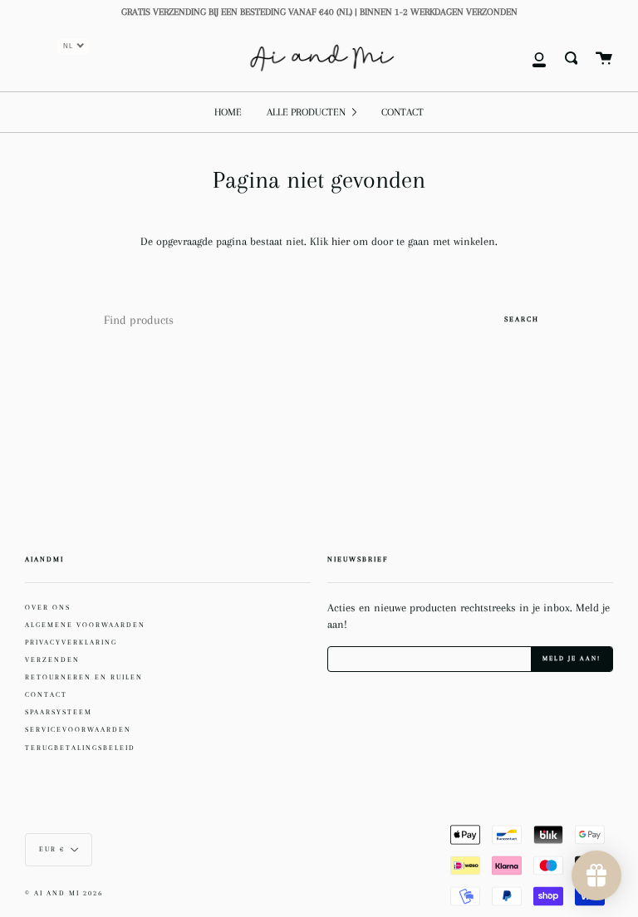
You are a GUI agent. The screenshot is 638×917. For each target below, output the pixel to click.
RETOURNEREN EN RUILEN (84, 677)
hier (342, 241)
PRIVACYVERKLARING (71, 642)
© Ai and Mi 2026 (64, 893)
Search (521, 319)
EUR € (52, 849)
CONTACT (46, 694)
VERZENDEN (52, 659)
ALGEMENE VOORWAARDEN (85, 624)
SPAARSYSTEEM (58, 712)
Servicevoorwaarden (78, 729)
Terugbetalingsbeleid (80, 747)
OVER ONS (48, 607)
